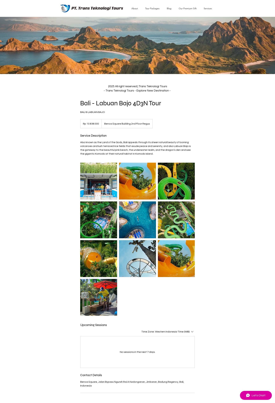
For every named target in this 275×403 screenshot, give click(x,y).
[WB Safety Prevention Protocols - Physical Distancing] (98, 181)
